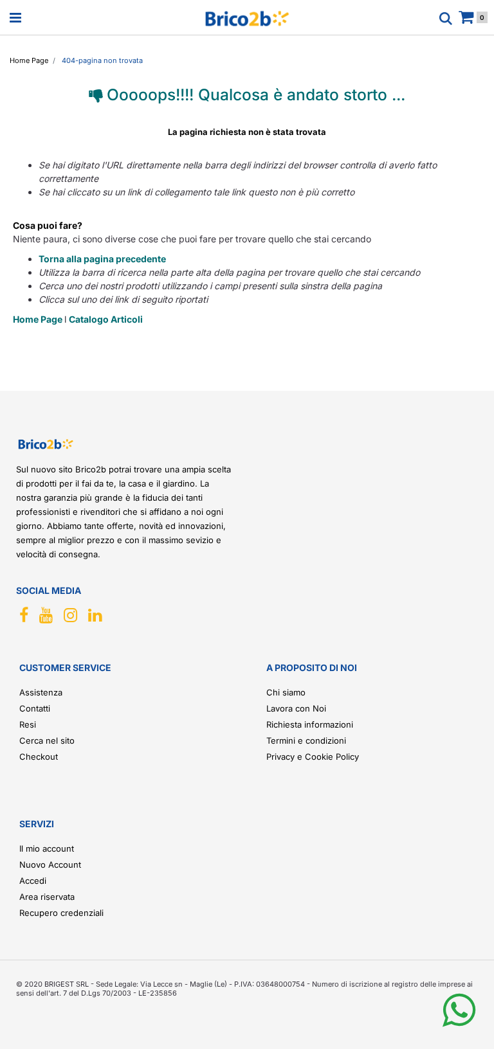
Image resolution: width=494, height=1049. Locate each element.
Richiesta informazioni (309, 724)
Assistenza (40, 692)
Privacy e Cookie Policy (312, 756)
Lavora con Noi (296, 708)
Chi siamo (286, 692)
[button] (459, 1020)
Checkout (38, 756)
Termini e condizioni (306, 740)
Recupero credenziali (61, 913)
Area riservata (47, 897)
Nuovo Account (50, 864)
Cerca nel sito (47, 740)
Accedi (32, 880)
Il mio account (46, 848)
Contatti (34, 708)
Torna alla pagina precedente (102, 258)
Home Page (38, 319)
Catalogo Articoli (106, 319)
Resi (27, 724)
